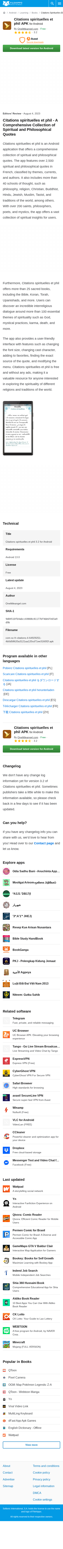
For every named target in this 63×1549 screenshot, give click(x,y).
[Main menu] (59, 3)
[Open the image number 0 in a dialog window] (18, 428)
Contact (7, 1472)
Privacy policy (41, 1479)
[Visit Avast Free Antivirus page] (31, 40)
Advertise (9, 1479)
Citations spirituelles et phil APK (33, 730)
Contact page (44, 843)
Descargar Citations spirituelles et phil (26, 700)
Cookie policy (41, 1472)
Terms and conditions (46, 1465)
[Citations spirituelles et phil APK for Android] (7, 25)
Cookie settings (42, 1499)
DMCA (37, 1492)
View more (31, 1444)
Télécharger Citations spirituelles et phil (27, 706)
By (26, 28)
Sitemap (8, 1486)
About (6, 1465)
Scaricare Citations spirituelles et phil (26, 674)
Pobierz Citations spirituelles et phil (25, 668)
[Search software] (52, 3)
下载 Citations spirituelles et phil (23, 712)
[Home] (4, 12)
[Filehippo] (12, 3)
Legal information (43, 1486)
